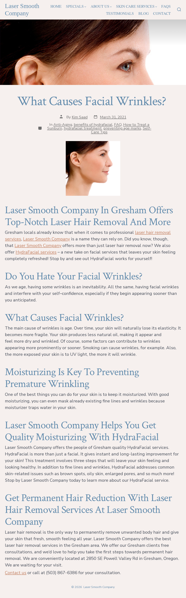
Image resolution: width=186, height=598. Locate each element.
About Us (100, 6)
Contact (162, 13)
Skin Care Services (135, 6)
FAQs (166, 6)
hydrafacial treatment (83, 128)
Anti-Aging (62, 124)
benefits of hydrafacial (93, 124)
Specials (75, 6)
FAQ (118, 124)
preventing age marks (122, 128)
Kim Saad (80, 117)
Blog (143, 13)
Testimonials (120, 13)
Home (56, 6)
